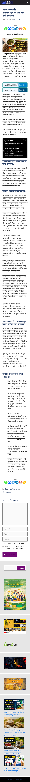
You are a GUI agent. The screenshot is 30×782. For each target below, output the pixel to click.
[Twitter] (13, 28)
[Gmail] (20, 28)
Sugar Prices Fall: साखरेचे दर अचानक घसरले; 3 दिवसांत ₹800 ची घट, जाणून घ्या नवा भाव (14, 732)
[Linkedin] (16, 28)
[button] (22, 2)
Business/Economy (12, 489)
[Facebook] (9, 28)
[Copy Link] (24, 28)
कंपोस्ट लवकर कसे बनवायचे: (12, 148)
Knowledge (6, 492)
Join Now (22, 85)
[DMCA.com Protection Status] (10, 647)
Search (21, 568)
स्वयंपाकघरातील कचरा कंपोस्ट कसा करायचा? (14, 144)
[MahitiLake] (7, 2)
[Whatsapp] (6, 28)
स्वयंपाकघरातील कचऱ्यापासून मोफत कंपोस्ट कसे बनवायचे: (14, 152)
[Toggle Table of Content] (24, 140)
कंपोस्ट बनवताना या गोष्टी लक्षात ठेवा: (14, 156)
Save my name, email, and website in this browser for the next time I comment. (14, 546)
